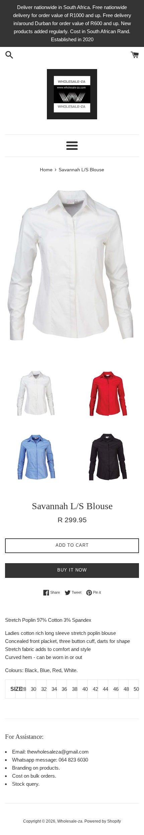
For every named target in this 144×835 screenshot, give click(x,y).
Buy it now (72, 570)
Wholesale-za (69, 821)
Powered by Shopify (102, 821)
